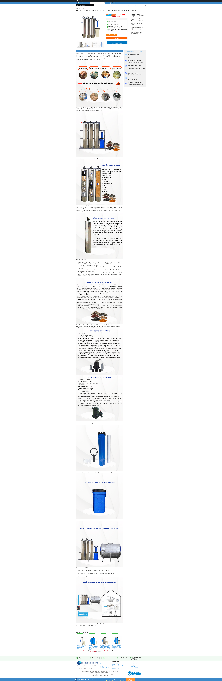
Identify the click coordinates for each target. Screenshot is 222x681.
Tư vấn (143, 2)
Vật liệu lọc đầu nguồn (133, 666)
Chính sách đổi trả (115, 664)
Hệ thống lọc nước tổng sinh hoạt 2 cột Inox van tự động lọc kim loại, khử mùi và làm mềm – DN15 (105, 647)
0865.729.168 (131, 5)
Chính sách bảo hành (116, 663)
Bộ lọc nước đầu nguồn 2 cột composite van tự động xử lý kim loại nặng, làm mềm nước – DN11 (117, 647)
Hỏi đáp (133, 2)
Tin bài (101, 666)
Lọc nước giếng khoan (133, 665)
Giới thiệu (102, 663)
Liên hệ (101, 665)
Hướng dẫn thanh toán (104, 667)
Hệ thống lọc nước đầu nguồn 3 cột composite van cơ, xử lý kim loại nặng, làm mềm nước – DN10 (93, 647)
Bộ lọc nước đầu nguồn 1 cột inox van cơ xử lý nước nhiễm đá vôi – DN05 (82, 647)
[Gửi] (104, 3)
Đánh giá (138, 2)
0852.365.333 (137, 5)
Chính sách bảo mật (115, 668)
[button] (85, 5)
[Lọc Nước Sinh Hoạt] (82, 3)
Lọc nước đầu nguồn (80, 8)
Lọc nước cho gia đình (133, 667)
